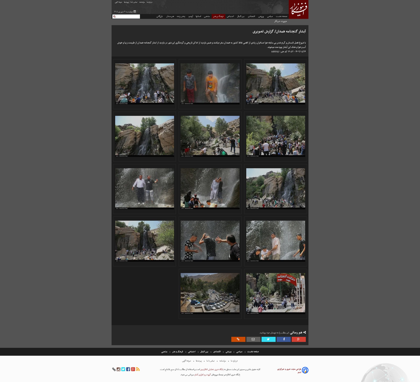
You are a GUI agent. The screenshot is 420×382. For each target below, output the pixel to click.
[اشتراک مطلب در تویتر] (269, 339)
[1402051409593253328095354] (210, 188)
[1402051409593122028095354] (275, 83)
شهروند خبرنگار (280, 21)
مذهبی (207, 16)
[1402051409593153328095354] (210, 136)
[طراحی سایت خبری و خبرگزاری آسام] (305, 371)
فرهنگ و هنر (218, 16)
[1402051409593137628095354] (144, 83)
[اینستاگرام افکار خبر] (118, 369)
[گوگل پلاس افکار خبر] (133, 369)
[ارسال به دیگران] (253, 339)
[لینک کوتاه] (238, 339)
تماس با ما (134, 2)
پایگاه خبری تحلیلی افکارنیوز (212, 369)
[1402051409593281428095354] (275, 241)
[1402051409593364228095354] (275, 293)
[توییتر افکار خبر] (123, 369)
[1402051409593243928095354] (275, 188)
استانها (198, 16)
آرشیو (191, 16)
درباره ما (150, 2)
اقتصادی (251, 16)
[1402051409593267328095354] (144, 188)
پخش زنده (181, 16)
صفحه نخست (281, 16)
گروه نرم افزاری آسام (202, 375)
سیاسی (270, 16)
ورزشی (261, 16)
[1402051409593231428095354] (144, 136)
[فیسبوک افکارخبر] (128, 369)
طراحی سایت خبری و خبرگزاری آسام (289, 371)
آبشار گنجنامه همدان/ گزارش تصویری (279, 31)
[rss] (138, 369)
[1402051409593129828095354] (210, 83)
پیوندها (126, 2)
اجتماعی (230, 16)
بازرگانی (159, 16)
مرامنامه (142, 2)
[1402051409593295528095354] (210, 241)
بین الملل (241, 16)
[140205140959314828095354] (275, 136)
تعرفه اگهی (118, 2)
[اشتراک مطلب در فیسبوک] (284, 339)
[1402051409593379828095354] (210, 293)
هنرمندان (170, 16)
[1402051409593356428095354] (144, 241)
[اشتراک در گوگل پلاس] (299, 339)
